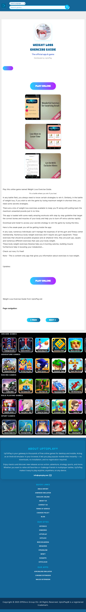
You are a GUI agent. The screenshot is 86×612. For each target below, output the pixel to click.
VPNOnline (43, 550)
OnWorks (43, 530)
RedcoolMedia (43, 542)
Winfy (43, 554)
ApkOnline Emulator (43, 571)
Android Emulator (43, 493)
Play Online (43, 86)
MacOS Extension (43, 579)
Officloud (43, 562)
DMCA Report (43, 489)
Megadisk (43, 546)
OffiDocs (43, 526)
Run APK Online (43, 497)
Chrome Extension (43, 575)
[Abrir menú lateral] (3, 5)
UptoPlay (43, 534)
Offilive (43, 538)
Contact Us (43, 505)
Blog (43, 517)
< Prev (33, 320)
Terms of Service (43, 509)
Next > (52, 320)
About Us (43, 501)
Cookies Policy (43, 513)
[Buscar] (67, 7)
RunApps (43, 558)
